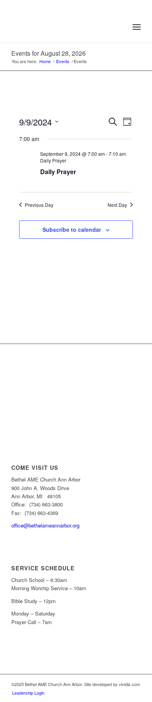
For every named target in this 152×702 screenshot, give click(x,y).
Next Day (117, 205)
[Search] (119, 26)
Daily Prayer (58, 171)
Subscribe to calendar (71, 229)
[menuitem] (119, 26)
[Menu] (137, 27)
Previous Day (39, 205)
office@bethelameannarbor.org (45, 525)
